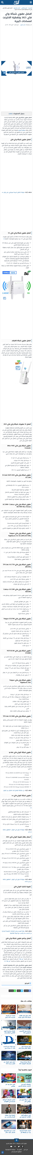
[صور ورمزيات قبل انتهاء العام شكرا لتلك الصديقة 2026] (24, 1040)
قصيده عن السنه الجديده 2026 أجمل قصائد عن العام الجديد (9, 1017)
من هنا (21, 959)
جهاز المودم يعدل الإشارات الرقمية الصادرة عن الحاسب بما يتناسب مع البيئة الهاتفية (17, 932)
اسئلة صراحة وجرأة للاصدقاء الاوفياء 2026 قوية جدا (25, 1063)
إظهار (10, 113)
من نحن (26, 1149)
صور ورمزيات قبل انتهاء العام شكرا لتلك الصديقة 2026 (25, 1048)
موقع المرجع (22, 130)
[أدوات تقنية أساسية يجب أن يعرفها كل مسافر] (24, 1124)
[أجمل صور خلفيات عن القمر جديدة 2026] (8, 1055)
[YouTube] (11, 1146)
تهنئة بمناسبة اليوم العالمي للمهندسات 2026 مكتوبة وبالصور (9, 1032)
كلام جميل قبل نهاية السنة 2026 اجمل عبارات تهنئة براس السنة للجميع (24, 1018)
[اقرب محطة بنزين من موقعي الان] (24, 1093)
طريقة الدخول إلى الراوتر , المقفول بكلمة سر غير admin (17, 880)
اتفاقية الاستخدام (17, 1151)
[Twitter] (19, 1146)
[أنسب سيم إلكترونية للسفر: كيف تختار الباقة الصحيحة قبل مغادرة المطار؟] (8, 1124)
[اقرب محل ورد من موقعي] (8, 1078)
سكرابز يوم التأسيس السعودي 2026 (25, 1032)
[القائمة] (31, 2)
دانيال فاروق (23, 25)
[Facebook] (22, 1146)
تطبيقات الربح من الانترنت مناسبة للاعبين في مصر (24, 1086)
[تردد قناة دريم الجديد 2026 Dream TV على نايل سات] (8, 1040)
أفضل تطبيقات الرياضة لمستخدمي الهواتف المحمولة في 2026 (9, 1101)
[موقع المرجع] (16, 2)
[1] (4, 239)
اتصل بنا (19, 1149)
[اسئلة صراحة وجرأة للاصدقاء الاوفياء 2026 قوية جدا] (24, 1055)
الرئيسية (30, 8)
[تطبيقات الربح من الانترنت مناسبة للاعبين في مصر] (24, 1078)
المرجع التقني (24, 8)
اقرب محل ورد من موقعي (10, 1085)
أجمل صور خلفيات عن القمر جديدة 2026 (9, 1063)
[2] (31, 808)
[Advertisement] (16, 43)
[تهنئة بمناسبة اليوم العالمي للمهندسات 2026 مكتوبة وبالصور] (8, 1024)
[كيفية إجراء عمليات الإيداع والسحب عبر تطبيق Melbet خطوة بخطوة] (8, 1109)
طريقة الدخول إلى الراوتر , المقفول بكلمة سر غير (17, 831)
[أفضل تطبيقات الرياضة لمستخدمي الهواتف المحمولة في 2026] (8, 1093)
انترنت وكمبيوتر (17, 8)
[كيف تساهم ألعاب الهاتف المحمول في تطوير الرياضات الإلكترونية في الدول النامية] (24, 1109)
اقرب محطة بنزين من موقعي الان (25, 1100)
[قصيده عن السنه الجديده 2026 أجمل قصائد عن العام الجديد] (8, 1009)
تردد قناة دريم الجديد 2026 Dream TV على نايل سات (9, 1048)
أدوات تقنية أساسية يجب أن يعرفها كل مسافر (25, 1132)
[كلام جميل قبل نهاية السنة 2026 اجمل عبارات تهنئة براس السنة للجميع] (24, 1009)
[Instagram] (15, 1146)
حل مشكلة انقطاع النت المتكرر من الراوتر (14, 790)
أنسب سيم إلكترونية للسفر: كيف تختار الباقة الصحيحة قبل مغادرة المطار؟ (9, 1133)
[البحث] (2, 2)
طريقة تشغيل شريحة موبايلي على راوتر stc (13, 192)
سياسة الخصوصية (10, 1149)
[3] (5, 961)
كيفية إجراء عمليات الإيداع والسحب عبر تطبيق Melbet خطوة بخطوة (9, 1117)
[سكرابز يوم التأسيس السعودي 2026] (24, 1024)
